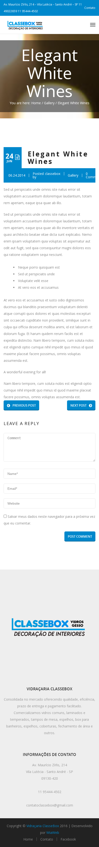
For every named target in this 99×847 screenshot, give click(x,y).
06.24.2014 (16, 175)
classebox (52, 174)
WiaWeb (52, 832)
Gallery (49, 103)
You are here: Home (25, 103)
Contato (89, 8)
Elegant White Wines (58, 157)
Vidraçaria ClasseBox (42, 826)
